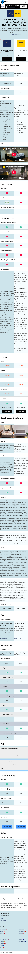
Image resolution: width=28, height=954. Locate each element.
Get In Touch (3, 920)
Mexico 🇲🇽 (2, 933)
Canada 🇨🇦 (2, 931)
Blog (1, 917)
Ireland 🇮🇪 (2, 941)
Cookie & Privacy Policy (5, 922)
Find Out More (7, 827)
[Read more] (17, 638)
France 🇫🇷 (2, 945)
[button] (26, 2)
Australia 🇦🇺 (21, 939)
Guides (1, 918)
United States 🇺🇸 (3, 929)
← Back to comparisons (14, 34)
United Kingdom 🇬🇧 (4, 939)
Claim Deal (23, 6)
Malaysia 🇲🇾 (21, 933)
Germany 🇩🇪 (3, 943)
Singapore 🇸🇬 (22, 929)
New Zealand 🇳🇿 (22, 941)
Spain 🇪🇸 (2, 947)
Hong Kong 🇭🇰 (22, 931)
